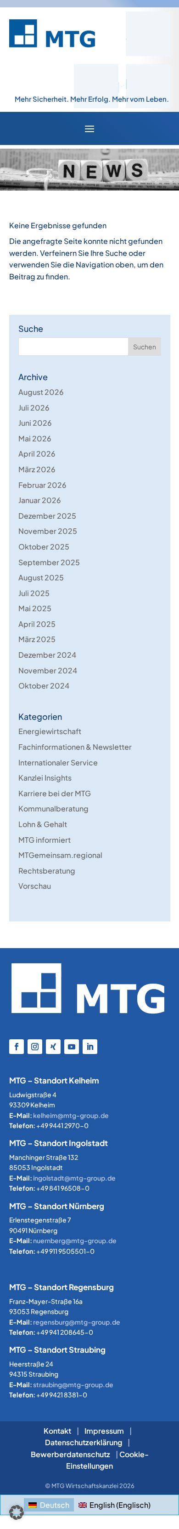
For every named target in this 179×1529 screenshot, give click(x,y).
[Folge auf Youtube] (71, 1046)
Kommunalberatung (53, 808)
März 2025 (37, 639)
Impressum (104, 1431)
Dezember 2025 (47, 516)
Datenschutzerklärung (83, 1442)
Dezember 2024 (47, 655)
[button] (16, 1512)
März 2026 (37, 469)
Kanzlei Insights (45, 777)
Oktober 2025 (43, 546)
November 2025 (47, 531)
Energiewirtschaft (49, 731)
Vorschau (34, 886)
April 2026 (37, 453)
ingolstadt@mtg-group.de (74, 1178)
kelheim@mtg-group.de (71, 1115)
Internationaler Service (58, 762)
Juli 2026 (34, 407)
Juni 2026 (35, 423)
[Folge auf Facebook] (16, 1046)
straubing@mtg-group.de (73, 1384)
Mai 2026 (34, 438)
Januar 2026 (39, 500)
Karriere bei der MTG (54, 793)
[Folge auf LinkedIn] (90, 1046)
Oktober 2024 (43, 685)
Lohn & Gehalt (42, 824)
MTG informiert (44, 840)
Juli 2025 (34, 593)
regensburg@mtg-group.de (76, 1322)
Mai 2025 (34, 608)
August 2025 (41, 577)
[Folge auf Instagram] (35, 1046)
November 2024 (47, 670)
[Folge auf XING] (53, 1046)
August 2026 (41, 392)
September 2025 (49, 562)
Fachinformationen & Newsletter (75, 747)
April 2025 (37, 624)
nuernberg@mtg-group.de (75, 1240)
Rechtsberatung (46, 870)
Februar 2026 (42, 485)
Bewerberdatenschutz (70, 1454)
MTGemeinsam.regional (60, 855)
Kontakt (57, 1431)
